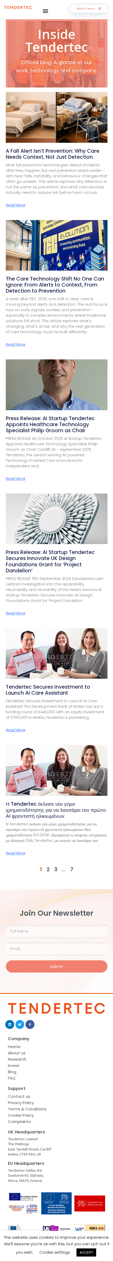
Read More (15, 205)
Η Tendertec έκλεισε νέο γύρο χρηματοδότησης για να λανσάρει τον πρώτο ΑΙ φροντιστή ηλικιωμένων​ (56, 810)
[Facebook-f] (29, 1024)
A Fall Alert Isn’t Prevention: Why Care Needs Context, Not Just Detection (52, 154)
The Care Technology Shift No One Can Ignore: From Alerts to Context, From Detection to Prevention (55, 284)
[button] (45, 11)
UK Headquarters (26, 1132)
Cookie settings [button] (54, 1252)
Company (18, 1039)
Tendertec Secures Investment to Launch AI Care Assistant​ (48, 690)
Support (16, 1088)
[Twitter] (20, 1024)
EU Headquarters (26, 1163)
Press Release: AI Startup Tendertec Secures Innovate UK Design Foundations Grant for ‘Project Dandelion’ (50, 561)
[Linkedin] (9, 1024)
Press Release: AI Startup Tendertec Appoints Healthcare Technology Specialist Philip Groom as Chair (50, 424)
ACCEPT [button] (86, 1252)
